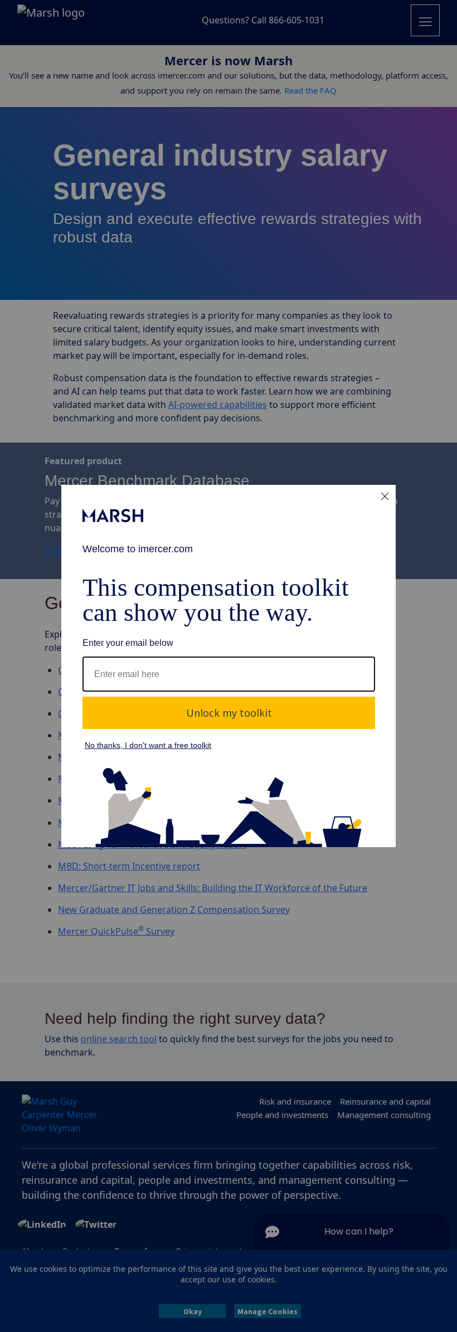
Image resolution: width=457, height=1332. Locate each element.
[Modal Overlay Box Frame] (228, 666)
